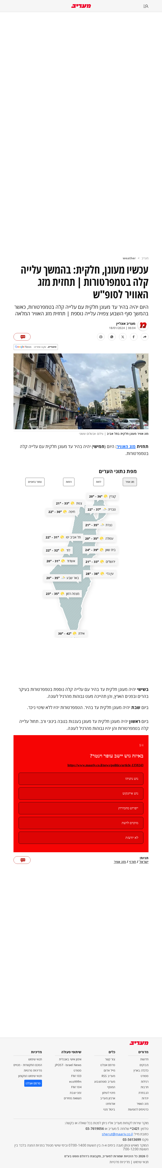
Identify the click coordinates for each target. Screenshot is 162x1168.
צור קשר (110, 1059)
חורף (132, 862)
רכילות (144, 1082)
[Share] (144, 337)
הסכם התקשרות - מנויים (28, 1065)
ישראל (143, 862)
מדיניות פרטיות (33, 1070)
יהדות (145, 1098)
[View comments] (22, 337)
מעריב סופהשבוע (104, 1082)
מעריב (145, 258)
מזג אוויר (120, 862)
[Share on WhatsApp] (112, 337)
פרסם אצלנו (107, 1065)
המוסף (111, 1087)
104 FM (76, 1087)
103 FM (76, 1076)
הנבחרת (143, 1093)
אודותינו (110, 1104)
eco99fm (75, 1082)
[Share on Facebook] (134, 337)
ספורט (144, 1076)
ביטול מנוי (109, 1109)
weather (129, 258)
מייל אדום (109, 1070)
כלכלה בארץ (141, 1070)
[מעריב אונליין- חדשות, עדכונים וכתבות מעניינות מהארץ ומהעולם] (81, 6)
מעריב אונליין (125, 323)
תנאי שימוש (35, 1059)
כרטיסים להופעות (138, 1109)
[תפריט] (152, 6)
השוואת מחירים (72, 1098)
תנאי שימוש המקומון (30, 1076)
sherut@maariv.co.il (117, 1134)
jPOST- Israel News (68, 1065)
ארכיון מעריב (107, 1098)
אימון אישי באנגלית (70, 1059)
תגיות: (143, 858)
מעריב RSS (108, 1076)
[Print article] (101, 337)
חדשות (144, 1059)
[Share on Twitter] (123, 337)
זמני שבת (75, 1093)
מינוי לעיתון (108, 1093)
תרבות (144, 1087)
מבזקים (144, 1065)
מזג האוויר (126, 446)
